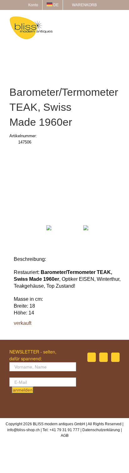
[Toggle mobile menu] (117, 19)
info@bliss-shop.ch (23, 430)
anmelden (23, 390)
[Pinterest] (115, 357)
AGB (65, 435)
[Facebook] (91, 357)
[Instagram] (103, 357)
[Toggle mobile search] (105, 19)
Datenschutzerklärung (101, 430)
